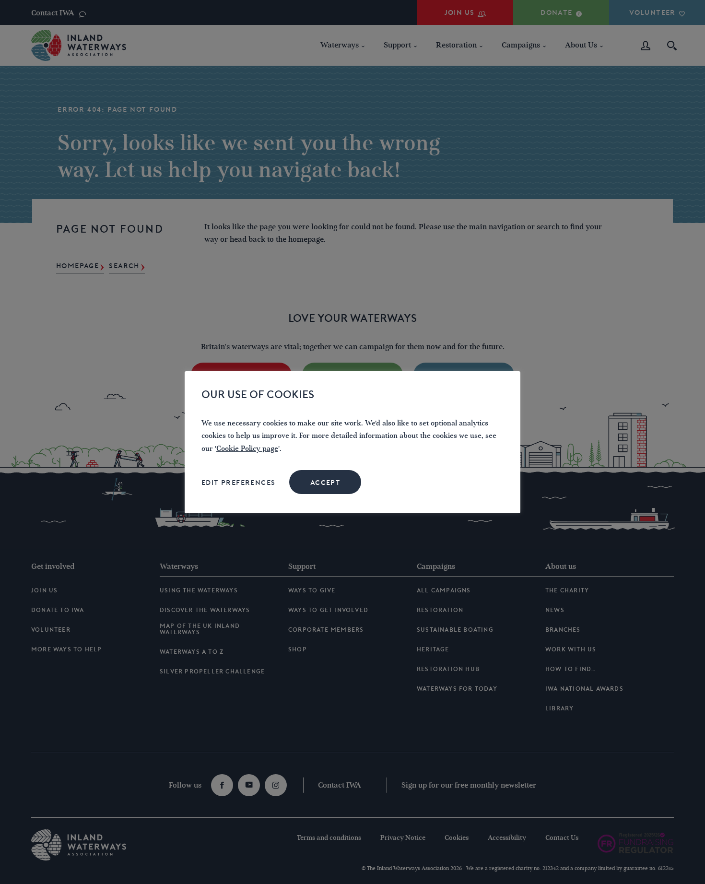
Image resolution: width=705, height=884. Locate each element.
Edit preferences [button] (238, 482)
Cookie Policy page (247, 448)
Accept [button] (325, 482)
